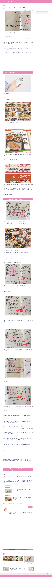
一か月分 (17, 503)
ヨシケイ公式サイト (8, 485)
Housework (35, 1)
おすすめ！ (7, 503)
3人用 (4, 503)
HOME (24, 1)
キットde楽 (11, 503)
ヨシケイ (4, 5)
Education (29, 1)
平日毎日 (20, 503)
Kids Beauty (41, 1)
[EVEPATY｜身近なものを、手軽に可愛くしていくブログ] (7, 2)
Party (46, 1)
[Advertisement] (18, 64)
